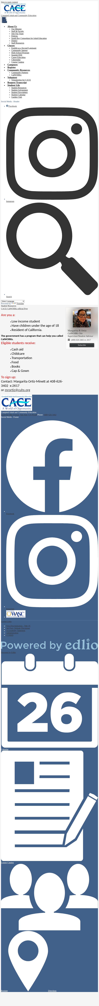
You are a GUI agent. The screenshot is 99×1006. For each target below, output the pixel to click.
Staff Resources (17, 43)
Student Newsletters (19, 92)
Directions (52, 991)
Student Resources (18, 88)
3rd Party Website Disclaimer (18, 628)
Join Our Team (17, 34)
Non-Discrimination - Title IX (18, 626)
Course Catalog (17, 62)
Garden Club (16, 97)
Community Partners (19, 72)
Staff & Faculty (17, 31)
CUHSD (9, 635)
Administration (12, 633)
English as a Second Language (23, 48)
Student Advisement (19, 90)
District (14, 41)
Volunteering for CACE (21, 80)
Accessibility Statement (15, 630)
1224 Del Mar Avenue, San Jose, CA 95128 (19, 415)
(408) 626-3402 (50, 415)
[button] (12, 26)
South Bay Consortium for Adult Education (29, 38)
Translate (20, 303)
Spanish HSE (16, 55)
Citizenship (15, 60)
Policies (14, 36)
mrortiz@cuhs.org (17, 390)
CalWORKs (16, 75)
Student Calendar (18, 95)
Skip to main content (9, 2)
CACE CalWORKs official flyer (14, 309)
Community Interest (19, 50)
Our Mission (16, 29)
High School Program (20, 53)
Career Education (18, 57)
